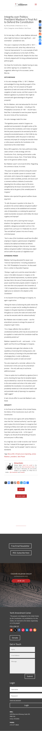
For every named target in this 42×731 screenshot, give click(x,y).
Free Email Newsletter (20, 545)
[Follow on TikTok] (23, 630)
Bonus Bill (11, 454)
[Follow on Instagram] (30, 630)
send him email (27, 465)
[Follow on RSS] (34, 630)
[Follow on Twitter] (15, 630)
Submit (30, 676)
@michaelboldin (14, 472)
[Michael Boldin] (9, 469)
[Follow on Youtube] (11, 630)
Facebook (22, 472)
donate (21, 489)
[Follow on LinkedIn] (27, 630)
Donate (15, 637)
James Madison (19, 28)
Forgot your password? (15, 700)
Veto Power (27, 28)
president (14, 456)
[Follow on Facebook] (19, 630)
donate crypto (21, 496)
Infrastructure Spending (23, 454)
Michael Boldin (10, 26)
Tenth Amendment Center (28, 467)
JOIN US (21, 581)
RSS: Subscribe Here (21, 552)
